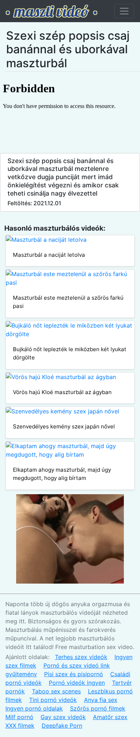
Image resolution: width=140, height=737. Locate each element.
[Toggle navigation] (124, 11)
